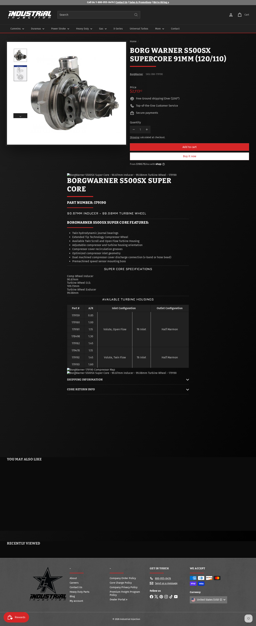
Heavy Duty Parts (79, 591)
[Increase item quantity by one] (146, 129)
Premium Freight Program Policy (125, 593)
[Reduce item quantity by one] (133, 129)
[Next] (20, 115)
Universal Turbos (139, 28)
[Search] (136, 14)
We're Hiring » (161, 2)
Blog (72, 596)
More (158, 28)
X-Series (118, 28)
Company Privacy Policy (123, 587)
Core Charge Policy (121, 582)
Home (133, 41)
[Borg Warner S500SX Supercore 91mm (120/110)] (27, 496)
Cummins (15, 28)
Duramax (36, 28)
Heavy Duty (83, 28)
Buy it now (189, 156)
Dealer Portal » (118, 599)
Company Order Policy (123, 578)
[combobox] (98, 14)
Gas (101, 28)
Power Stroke (59, 28)
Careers (74, 582)
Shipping (134, 137)
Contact (175, 28)
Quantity (135, 122)
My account (76, 600)
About (73, 578)
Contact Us (121, 2)
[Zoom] (75, 93)
